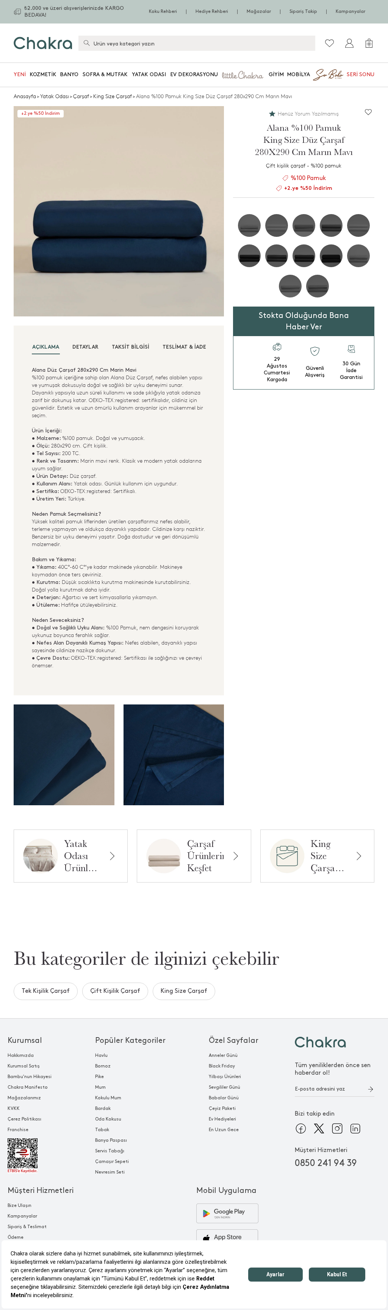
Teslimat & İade (184, 347)
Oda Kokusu (108, 1119)
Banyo (69, 74)
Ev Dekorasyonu (194, 74)
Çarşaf (81, 96)
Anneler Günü (223, 1055)
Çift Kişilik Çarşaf (115, 991)
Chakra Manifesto (28, 1087)
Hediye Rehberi (212, 11)
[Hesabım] (349, 43)
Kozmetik (43, 74)
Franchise (18, 1130)
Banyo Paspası (111, 1140)
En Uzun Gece (224, 1130)
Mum (100, 1087)
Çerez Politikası (24, 1119)
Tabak (102, 1130)
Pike (99, 1077)
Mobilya (298, 74)
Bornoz (103, 1066)
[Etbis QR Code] (30, 1155)
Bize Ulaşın (19, 1206)
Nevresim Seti (110, 1172)
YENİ (20, 74)
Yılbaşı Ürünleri (225, 1077)
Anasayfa (25, 96)
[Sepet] (369, 43)
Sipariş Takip (303, 11)
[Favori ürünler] (329, 43)
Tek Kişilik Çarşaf (46, 991)
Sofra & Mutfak (105, 74)
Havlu (101, 1055)
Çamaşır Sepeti (112, 1162)
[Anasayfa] (43, 43)
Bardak (103, 1109)
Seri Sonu (360, 74)
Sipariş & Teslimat (27, 1227)
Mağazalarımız (24, 1098)
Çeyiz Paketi (222, 1109)
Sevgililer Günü (224, 1087)
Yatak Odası (149, 74)
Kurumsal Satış (24, 1066)
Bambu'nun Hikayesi (30, 1077)
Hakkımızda (21, 1055)
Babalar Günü (224, 1098)
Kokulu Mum (108, 1098)
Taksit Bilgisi (130, 347)
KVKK (14, 1109)
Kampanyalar (350, 11)
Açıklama (45, 347)
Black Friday (222, 1066)
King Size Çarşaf (112, 96)
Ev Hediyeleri (222, 1119)
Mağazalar (259, 11)
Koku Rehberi (163, 11)
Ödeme (15, 1237)
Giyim (276, 74)
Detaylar (85, 347)
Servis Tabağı (109, 1151)
